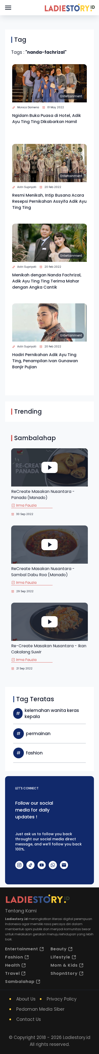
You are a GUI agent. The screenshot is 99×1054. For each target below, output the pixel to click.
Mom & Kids (64, 965)
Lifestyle (60, 957)
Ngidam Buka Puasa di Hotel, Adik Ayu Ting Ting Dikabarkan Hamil (46, 119)
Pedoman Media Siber (40, 1009)
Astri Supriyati (26, 187)
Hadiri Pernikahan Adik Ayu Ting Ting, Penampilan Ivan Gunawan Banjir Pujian (45, 361)
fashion (34, 753)
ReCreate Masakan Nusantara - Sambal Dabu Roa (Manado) (43, 572)
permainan (38, 734)
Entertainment (71, 96)
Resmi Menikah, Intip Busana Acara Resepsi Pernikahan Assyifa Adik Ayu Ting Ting (49, 201)
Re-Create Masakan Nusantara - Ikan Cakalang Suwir (48, 649)
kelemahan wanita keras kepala (52, 713)
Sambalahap (20, 981)
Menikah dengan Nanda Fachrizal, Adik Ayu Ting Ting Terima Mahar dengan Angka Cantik (46, 281)
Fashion (14, 957)
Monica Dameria (28, 107)
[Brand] (69, 7)
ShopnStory (64, 973)
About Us (26, 999)
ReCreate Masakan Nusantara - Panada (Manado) (43, 495)
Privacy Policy (62, 999)
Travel (12, 973)
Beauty (59, 949)
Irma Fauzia (26, 505)
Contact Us (28, 1019)
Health (12, 965)
